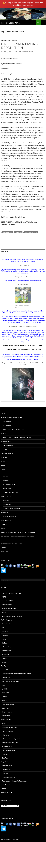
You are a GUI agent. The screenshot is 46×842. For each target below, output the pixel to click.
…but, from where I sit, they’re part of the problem (18, 532)
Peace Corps (7, 647)
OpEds (3, 461)
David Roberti (7, 232)
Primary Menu (43, 22)
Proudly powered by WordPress (10, 839)
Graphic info (6, 677)
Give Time (6, 481)
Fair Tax (3, 433)
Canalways (7, 504)
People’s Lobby (6, 441)
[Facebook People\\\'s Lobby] (11, 566)
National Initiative (7, 453)
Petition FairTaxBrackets (10, 681)
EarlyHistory (7, 769)
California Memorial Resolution (20, 46)
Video (3, 465)
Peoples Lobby (12, 40)
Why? (4, 612)
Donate (5, 477)
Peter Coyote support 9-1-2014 (11, 544)
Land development (8, 731)
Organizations (8, 445)
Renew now (38, 3)
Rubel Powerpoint (9, 516)
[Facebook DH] (18, 566)
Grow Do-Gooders (8, 624)
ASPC (4, 597)
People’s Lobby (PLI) (31, 232)
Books (4, 723)
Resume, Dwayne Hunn (10, 492)
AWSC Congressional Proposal (13, 429)
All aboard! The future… (9, 540)
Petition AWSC (7, 604)
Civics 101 (5, 693)
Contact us (7, 489)
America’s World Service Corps (11, 418)
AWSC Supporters (7, 620)
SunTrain (6, 500)
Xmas (4, 789)
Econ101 (4, 524)
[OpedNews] (3, 566)
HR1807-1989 (5, 716)
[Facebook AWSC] (7, 566)
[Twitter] (3, 570)
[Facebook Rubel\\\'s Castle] (14, 566)
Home (3, 414)
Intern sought (7, 712)
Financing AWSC (7, 601)
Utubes (4, 658)
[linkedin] (22, 566)
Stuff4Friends (6, 520)
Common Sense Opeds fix (11, 508)
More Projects (6, 496)
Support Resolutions (9, 608)
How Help (4, 473)
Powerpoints (6, 650)
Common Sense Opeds (10, 727)
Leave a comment (27, 52)
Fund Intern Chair (9, 485)
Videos (3, 548)
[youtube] (26, 566)
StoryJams (4, 552)
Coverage (4, 457)
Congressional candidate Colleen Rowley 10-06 (17, 536)
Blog (3, 528)
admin (16, 52)
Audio (3, 469)
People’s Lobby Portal (10, 23)
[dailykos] (38, 566)
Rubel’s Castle (5, 512)
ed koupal (18, 232)
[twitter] (34, 566)
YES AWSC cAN (7, 422)
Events (4, 700)
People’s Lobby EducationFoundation (14, 781)
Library (4, 40)
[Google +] (30, 566)
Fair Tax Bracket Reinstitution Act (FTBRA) (17, 437)
